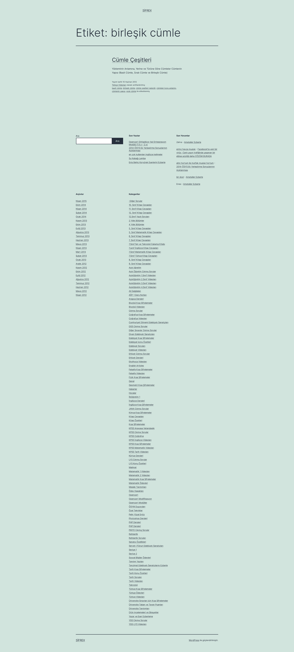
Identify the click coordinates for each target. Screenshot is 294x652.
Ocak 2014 (81, 216)
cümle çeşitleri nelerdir (145, 88)
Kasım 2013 (81, 220)
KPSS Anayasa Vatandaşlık (142, 428)
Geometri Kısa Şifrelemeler (142, 385)
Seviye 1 (133, 549)
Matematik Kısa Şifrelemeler (142, 479)
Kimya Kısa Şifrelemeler (140, 412)
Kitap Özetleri (135, 420)
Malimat (133, 467)
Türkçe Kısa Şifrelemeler (140, 589)
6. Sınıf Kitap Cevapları (140, 236)
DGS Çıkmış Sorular (138, 326)
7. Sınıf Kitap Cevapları (140, 240)
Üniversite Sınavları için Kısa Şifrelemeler (148, 601)
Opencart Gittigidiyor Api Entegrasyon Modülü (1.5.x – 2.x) (147, 143)
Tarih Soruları (135, 577)
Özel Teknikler (136, 510)
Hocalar (132, 393)
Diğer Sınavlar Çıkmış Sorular (143, 330)
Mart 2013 (81, 252)
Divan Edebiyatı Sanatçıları (142, 334)
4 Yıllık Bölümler (136, 224)
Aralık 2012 (81, 263)
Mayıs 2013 (81, 244)
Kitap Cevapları (136, 416)
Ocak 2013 (81, 259)
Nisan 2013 (81, 248)
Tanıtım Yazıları (136, 561)
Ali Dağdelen (135, 291)
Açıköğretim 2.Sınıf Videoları (142, 279)
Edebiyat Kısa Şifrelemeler (141, 338)
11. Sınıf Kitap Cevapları (140, 209)
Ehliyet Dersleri (136, 357)
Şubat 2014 (81, 212)
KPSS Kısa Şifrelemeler (140, 444)
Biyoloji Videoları (137, 307)
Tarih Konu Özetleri (138, 573)
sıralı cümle (131, 91)
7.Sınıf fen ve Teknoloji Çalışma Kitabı (147, 244)
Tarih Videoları (136, 581)
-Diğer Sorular (135, 201)
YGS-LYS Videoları (137, 624)
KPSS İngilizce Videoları (140, 440)
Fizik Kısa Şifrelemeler (139, 377)
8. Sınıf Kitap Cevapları (140, 259)
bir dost (180, 177)
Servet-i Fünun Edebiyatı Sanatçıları (146, 546)
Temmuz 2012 (82, 283)
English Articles (136, 365)
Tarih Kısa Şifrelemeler (140, 569)
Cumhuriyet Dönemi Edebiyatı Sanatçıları (148, 322)
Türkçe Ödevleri (136, 593)
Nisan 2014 (81, 209)
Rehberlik (133, 534)
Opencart (133, 495)
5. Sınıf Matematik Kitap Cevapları (145, 232)
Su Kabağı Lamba (137, 158)
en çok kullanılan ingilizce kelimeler (146, 154)
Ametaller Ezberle (192, 142)
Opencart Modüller (138, 502)
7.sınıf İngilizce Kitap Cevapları (143, 248)
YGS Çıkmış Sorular (138, 620)
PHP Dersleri (135, 522)
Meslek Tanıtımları (137, 487)
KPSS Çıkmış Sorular (138, 432)
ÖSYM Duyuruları (137, 506)
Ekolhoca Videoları (138, 361)
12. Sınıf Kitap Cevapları (140, 212)
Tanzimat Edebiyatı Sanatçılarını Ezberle (148, 565)
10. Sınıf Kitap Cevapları (140, 205)
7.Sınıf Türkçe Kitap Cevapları (143, 256)
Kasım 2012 (81, 267)
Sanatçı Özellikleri (137, 542)
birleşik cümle (129, 88)
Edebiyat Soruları (137, 346)
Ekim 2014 (81, 205)
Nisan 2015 (81, 201)
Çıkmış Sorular (136, 310)
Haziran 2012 (82, 287)
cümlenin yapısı (118, 91)
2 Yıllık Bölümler (136, 220)
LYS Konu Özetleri (137, 463)
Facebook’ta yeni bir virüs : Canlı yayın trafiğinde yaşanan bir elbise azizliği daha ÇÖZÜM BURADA (196, 152)
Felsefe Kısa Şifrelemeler (141, 369)
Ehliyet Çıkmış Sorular (139, 354)
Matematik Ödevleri (138, 483)
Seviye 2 (133, 554)
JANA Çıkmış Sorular (139, 409)
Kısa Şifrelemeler (137, 424)
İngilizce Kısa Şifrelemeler (141, 404)
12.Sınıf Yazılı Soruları (139, 216)
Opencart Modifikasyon (140, 499)
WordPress (194, 640)
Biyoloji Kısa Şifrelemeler (141, 303)
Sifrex (147, 10)
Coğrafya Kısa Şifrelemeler (142, 314)
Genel (131, 381)
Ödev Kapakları (136, 491)
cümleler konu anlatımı (166, 88)
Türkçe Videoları (119, 85)
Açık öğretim (135, 267)
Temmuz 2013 (82, 236)
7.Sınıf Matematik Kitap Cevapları (145, 252)
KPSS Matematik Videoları (141, 448)
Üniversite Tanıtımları (139, 608)
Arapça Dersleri (136, 299)
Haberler (133, 389)
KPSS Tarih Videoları (138, 452)
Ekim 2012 (81, 271)
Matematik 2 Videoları (139, 475)
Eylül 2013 (81, 228)
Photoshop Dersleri (138, 518)
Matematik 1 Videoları (139, 471)
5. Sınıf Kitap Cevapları (140, 228)
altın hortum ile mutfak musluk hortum (195, 163)
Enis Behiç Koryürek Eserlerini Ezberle (147, 162)
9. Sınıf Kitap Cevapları (140, 263)
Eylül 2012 (81, 275)
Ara (77, 136)
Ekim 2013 (81, 224)
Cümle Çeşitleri (131, 59)
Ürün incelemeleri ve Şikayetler (144, 612)
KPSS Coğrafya (136, 436)
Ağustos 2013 (82, 232)
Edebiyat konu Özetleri (140, 342)
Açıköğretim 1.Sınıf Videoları (142, 275)
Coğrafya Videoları (138, 318)
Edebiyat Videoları (137, 350)
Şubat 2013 (81, 256)
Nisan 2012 (81, 295)
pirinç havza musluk (186, 149)
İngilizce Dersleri (137, 401)
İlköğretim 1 (134, 397)
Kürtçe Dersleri (136, 455)
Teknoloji (133, 585)
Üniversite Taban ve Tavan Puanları (146, 604)
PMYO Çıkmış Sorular (139, 530)
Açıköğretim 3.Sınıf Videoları (142, 283)
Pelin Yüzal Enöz (137, 514)
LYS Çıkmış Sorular (138, 459)
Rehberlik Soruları (137, 538)
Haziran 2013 (82, 240)
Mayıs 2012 (81, 291)
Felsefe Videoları (137, 373)
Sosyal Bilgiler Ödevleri (140, 557)
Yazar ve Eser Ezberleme (141, 616)
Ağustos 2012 (82, 279)
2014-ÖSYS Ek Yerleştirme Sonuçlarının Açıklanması (148, 149)
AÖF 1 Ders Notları (138, 295)
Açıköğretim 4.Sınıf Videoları (142, 287)
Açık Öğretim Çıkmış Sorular (142, 271)
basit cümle (117, 88)
